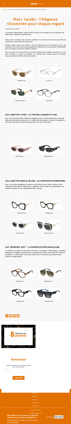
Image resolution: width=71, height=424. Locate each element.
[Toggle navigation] (4, 4)
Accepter (50, 417)
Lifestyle (35, 393)
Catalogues (35, 402)
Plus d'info (15, 422)
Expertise (35, 396)
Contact (35, 406)
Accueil (5, 9)
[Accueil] (38, 4)
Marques (35, 399)
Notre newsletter (36, 413)
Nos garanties (36, 410)
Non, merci (59, 417)
